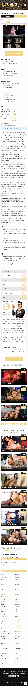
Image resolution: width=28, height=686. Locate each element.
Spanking (17, 636)
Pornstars (17, 619)
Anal (2, 584)
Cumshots (3, 631)
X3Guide (4, 557)
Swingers (17, 641)
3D (1, 574)
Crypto (2, 626)
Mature (16, 596)
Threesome (17, 648)
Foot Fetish (3, 646)
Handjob (16, 574)
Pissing (16, 616)
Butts (2, 611)
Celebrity (3, 616)
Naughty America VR (12, 400)
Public (16, 624)
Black (2, 604)
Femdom (3, 638)
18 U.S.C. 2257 (22, 673)
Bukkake (3, 609)
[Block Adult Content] (17, 677)
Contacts (19, 671)
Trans (16, 653)
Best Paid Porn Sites (14, 549)
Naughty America (11, 524)
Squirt (16, 638)
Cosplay (3, 619)
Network (17, 604)
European (3, 636)
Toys (16, 651)
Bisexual (3, 601)
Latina (16, 587)
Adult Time (8, 450)
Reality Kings (10, 487)
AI (1, 579)
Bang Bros (8, 543)
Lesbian (16, 589)
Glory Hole (3, 658)
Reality (16, 626)
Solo (16, 633)
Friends (14, 671)
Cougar (2, 621)
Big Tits (3, 599)
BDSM (2, 594)
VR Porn (7, 383)
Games (2, 651)
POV (16, 621)
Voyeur (16, 660)
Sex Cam (17, 628)
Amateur (3, 582)
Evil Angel (8, 505)
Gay (2, 655)
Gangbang (3, 653)
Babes (2, 589)
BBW (2, 592)
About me (5, 671)
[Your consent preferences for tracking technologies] (25, 683)
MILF (16, 599)
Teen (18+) (17, 646)
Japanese (17, 584)
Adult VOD (3, 577)
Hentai (16, 579)
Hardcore (17, 577)
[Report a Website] (11, 677)
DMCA (16, 673)
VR (8, 22)
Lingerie (16, 592)
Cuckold (3, 628)
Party (16, 611)
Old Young (17, 606)
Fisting (2, 643)
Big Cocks (3, 596)
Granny (2, 660)
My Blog (10, 671)
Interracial (17, 582)
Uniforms (17, 655)
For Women (4, 648)
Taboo (16, 643)
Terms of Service (10, 673)
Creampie (3, 624)
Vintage (16, 658)
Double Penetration (5, 633)
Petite (16, 614)
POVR (6, 418)
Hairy (2, 663)
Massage (17, 594)
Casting (3, 614)
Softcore (17, 631)
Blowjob (3, 606)
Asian (2, 587)
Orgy (16, 609)
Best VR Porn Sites (14, 424)
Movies (16, 601)
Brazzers (8, 468)
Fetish (2, 641)
